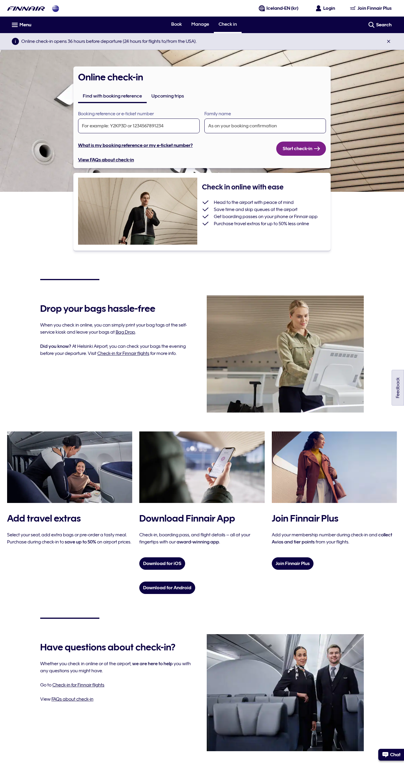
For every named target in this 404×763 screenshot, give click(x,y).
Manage (200, 24)
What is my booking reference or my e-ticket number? (135, 145)
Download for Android (167, 587)
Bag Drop (125, 332)
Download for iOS (162, 563)
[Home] (26, 8)
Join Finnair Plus (293, 563)
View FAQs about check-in (106, 160)
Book (176, 24)
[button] (388, 41)
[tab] (112, 96)
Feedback (397, 387)
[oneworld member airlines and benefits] (55, 8)
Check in (228, 25)
